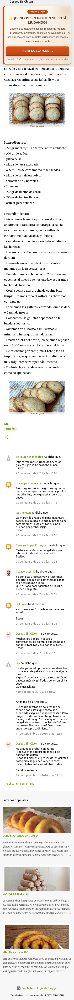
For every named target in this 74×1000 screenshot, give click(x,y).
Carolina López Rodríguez (32, 545)
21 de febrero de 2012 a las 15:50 (36, 653)
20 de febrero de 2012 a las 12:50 (36, 535)
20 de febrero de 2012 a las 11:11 (36, 502)
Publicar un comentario (20, 783)
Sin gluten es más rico (29, 456)
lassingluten (23, 512)
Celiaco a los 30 (25, 571)
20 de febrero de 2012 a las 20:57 (36, 594)
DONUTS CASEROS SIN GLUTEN (21, 835)
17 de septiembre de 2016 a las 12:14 (39, 733)
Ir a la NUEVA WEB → (37, 50)
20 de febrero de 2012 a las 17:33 (36, 561)
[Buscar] (69, 34)
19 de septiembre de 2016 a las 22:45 (39, 775)
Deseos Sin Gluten (21, 1)
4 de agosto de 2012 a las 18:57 (35, 691)
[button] (6, 437)
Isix (18, 663)
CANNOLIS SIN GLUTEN (16, 893)
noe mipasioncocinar (29, 483)
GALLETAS (10, 429)
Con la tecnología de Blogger (39, 988)
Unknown (22, 604)
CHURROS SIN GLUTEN (15, 951)
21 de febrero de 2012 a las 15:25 (36, 623)
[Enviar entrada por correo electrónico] (6, 425)
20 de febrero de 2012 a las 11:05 (36, 473)
